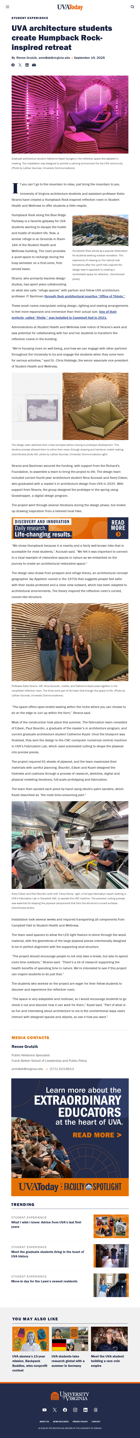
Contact (96, 1421)
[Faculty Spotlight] (70, 1137)
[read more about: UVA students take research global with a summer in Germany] (70, 1339)
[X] (55, 1411)
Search (127, 7)
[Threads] (96, 1411)
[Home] (70, 7)
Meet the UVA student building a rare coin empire (107, 1361)
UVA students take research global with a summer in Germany (68, 1361)
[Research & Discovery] (70, 538)
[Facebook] (65, 1411)
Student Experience (30, 18)
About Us (44, 1421)
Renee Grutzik (25, 1046)
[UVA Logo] (70, 1396)
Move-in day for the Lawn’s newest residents (44, 1281)
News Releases (61, 1421)
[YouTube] (44, 1411)
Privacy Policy (80, 1421)
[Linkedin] (85, 1411)
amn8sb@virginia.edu (54, 57)
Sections (12, 7)
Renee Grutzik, (27, 57)
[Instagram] (75, 1411)
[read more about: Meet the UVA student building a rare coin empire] (109, 1339)
